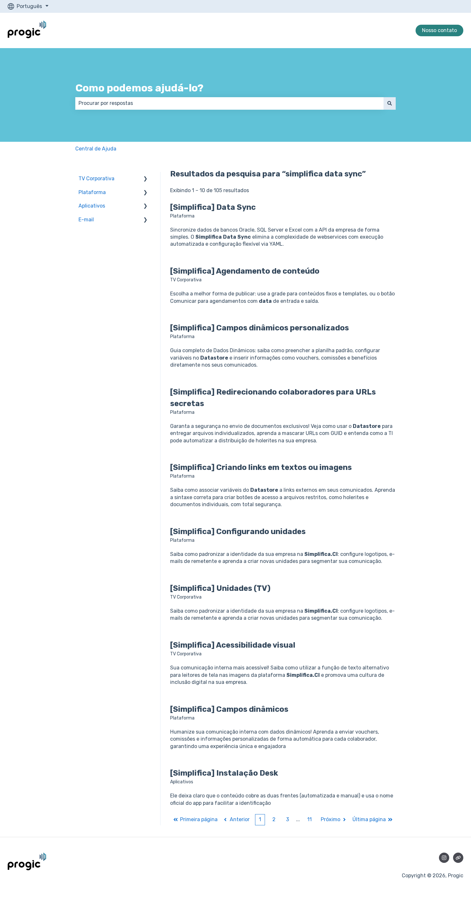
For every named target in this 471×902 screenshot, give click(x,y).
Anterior (240, 819)
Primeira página (199, 819)
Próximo (330, 819)
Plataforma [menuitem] (92, 192)
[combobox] (229, 103)
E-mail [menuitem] (86, 220)
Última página (369, 819)
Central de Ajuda (95, 149)
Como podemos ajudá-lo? (139, 88)
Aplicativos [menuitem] (91, 206)
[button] (145, 179)
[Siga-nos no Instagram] (444, 858)
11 (309, 819)
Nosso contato (439, 30)
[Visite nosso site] (458, 858)
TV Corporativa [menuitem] (96, 178)
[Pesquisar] (390, 103)
